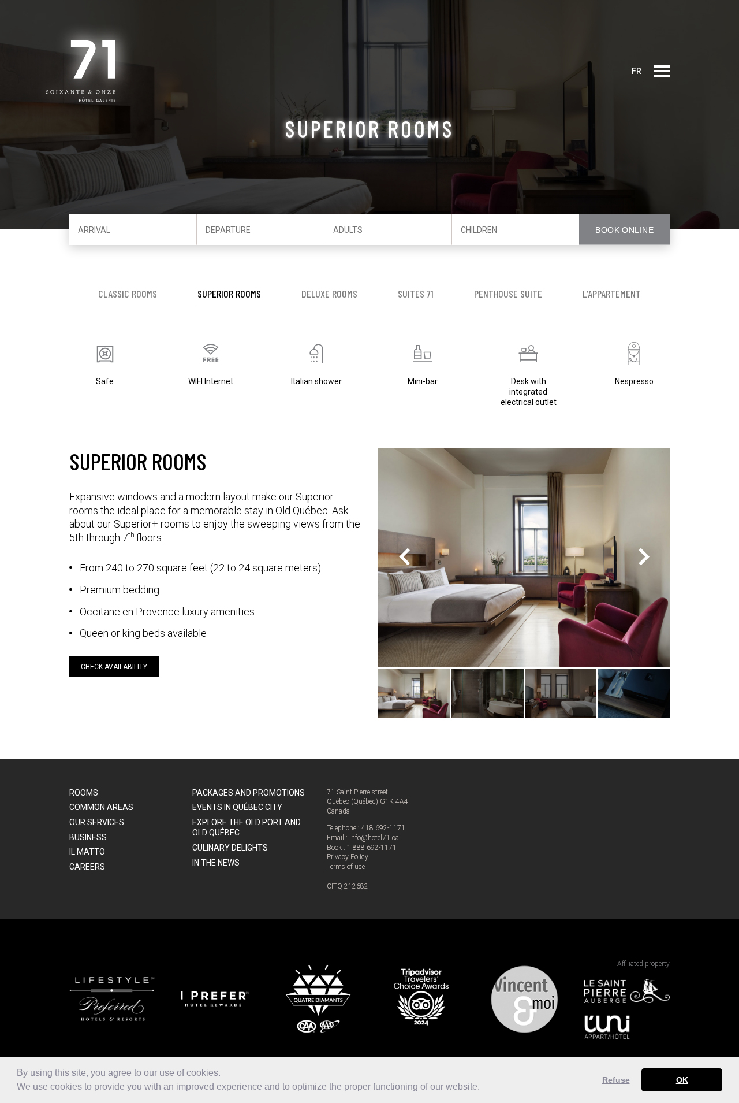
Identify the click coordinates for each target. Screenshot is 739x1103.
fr (636, 71)
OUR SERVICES (96, 822)
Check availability (114, 667)
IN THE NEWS (216, 862)
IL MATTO (87, 851)
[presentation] (404, 558)
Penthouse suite (508, 293)
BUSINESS (88, 837)
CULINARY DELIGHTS (230, 847)
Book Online (624, 230)
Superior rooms (229, 293)
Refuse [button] (616, 1080)
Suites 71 (416, 293)
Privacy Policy (347, 857)
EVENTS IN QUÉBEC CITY (237, 807)
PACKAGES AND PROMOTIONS (248, 792)
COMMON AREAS (101, 807)
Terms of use (346, 867)
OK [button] (682, 1080)
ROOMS (83, 792)
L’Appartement (612, 293)
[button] (484, 1088)
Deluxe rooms (329, 293)
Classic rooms (127, 293)
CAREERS (87, 866)
